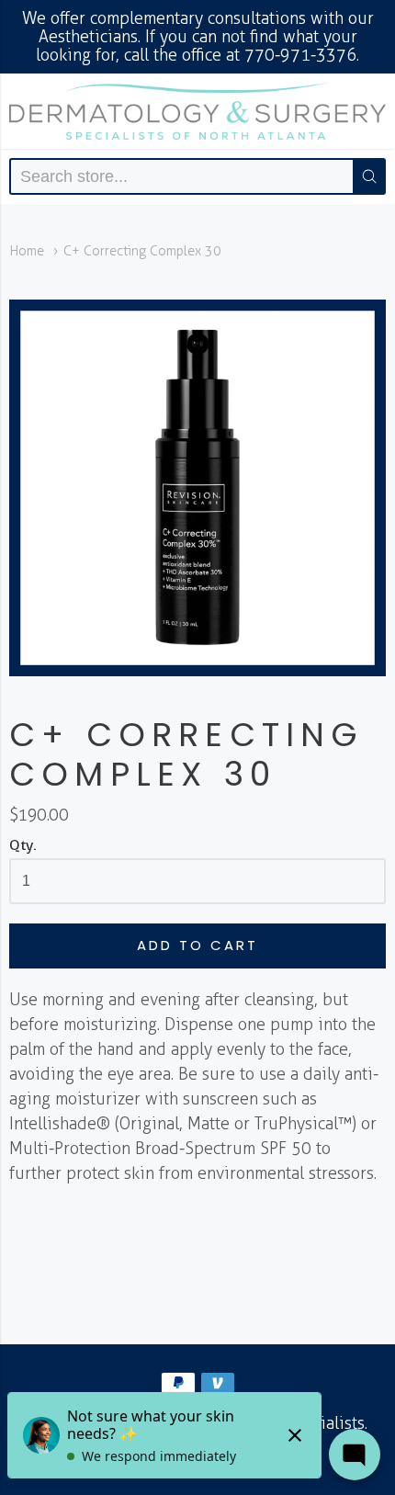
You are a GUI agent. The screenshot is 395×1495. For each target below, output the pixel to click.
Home (26, 251)
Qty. (23, 845)
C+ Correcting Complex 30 (142, 251)
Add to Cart (197, 945)
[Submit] (369, 176)
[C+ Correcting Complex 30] (197, 488)
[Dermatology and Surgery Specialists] (197, 111)
